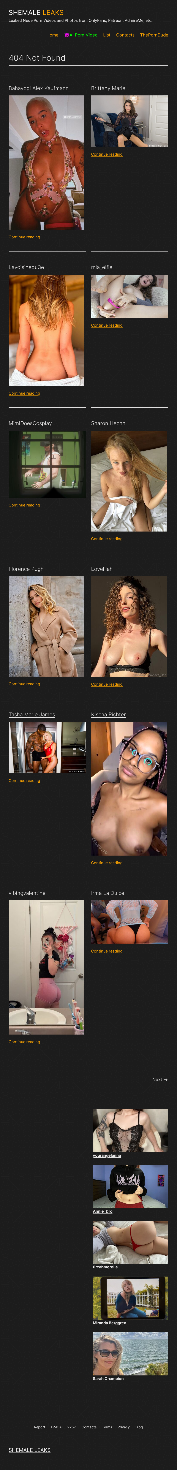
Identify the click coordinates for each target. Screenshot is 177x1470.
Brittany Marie (108, 88)
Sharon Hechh (108, 423)
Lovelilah (102, 569)
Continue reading (24, 237)
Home (52, 35)
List (106, 35)
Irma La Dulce (107, 893)
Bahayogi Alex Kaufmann (39, 88)
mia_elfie (101, 267)
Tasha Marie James (32, 714)
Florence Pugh (26, 569)
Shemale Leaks (30, 1450)
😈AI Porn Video (81, 35)
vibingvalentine (27, 893)
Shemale (36, 12)
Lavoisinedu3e (26, 267)
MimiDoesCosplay (30, 423)
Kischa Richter (108, 714)
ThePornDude (154, 35)
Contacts (125, 35)
